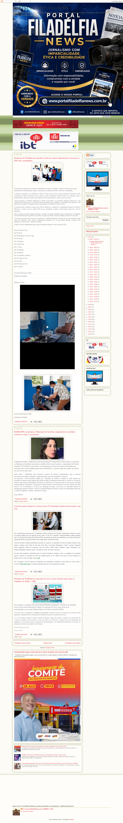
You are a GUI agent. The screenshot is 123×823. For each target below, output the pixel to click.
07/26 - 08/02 (94, 252)
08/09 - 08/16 (94, 250)
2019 (89, 319)
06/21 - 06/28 (94, 259)
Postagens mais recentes (22, 643)
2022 (89, 312)
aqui (38, 558)
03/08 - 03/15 (94, 282)
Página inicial (47, 643)
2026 (89, 237)
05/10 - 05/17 (94, 274)
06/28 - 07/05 (94, 257)
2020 (89, 317)
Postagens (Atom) (49, 647)
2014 (89, 331)
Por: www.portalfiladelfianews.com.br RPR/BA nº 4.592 (98, 208)
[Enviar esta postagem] (31, 421)
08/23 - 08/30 (94, 239)
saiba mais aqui (25, 564)
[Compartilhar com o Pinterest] (41, 422)
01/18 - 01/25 (94, 296)
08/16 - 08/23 (94, 247)
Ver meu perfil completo (93, 211)
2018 (89, 321)
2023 (89, 309)
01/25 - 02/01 (94, 294)
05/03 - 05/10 (94, 277)
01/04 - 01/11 (94, 301)
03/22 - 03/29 (94, 279)
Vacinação (21, 574)
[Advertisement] (61, 790)
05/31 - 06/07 (94, 267)
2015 (89, 329)
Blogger (72, 819)
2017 (89, 324)
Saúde (20, 636)
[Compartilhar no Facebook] (39, 422)
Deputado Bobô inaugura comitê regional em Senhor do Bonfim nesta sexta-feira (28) (41, 652)
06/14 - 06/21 (94, 262)
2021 (89, 314)
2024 (89, 307)
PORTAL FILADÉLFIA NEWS (40, 7)
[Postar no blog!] (36, 422)
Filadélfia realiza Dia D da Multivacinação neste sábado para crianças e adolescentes (44, 755)
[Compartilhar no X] (38, 422)
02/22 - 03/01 (94, 286)
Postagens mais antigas (72, 643)
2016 (89, 326)
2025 (89, 304)
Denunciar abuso (92, 231)
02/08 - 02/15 (94, 289)
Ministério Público (23, 501)
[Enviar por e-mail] (34, 422)
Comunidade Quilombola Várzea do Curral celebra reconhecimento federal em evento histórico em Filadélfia (50, 763)
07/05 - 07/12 (94, 255)
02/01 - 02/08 (94, 291)
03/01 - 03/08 (94, 284)
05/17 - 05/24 (94, 272)
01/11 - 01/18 (94, 299)
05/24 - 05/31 (94, 269)
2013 (89, 334)
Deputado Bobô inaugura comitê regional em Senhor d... (96, 243)
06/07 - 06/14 (94, 264)
